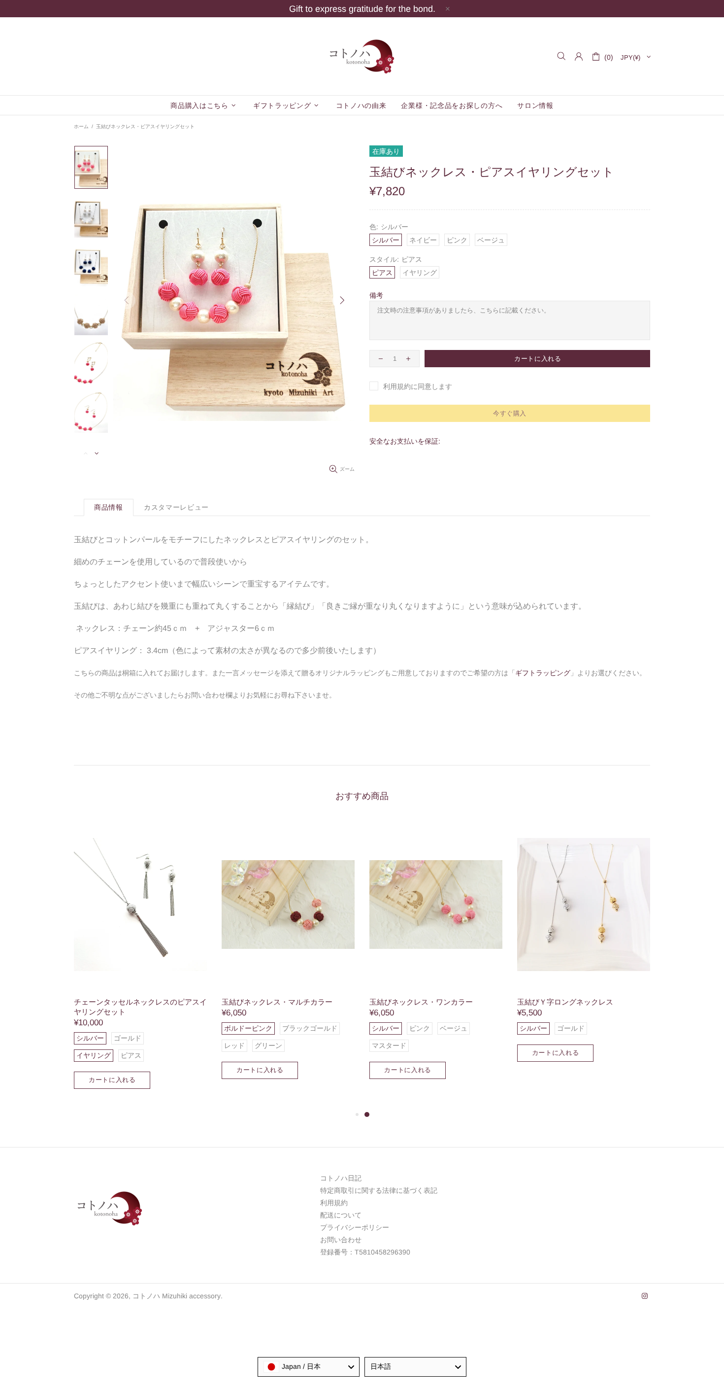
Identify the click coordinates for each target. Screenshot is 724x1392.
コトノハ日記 (341, 1178)
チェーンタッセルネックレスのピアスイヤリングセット (140, 1007)
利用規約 (334, 1203)
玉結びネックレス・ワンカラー (421, 1002)
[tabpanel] (436, 959)
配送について (341, 1215)
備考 (376, 295)
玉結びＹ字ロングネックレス (565, 1002)
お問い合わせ (341, 1240)
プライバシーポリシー (354, 1227)
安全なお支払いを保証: (404, 441)
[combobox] (309, 1367)
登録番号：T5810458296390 (365, 1252)
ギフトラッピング (542, 672)
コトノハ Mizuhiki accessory (362, 56)
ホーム (81, 126)
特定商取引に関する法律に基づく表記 (378, 1190)
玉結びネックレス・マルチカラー (277, 1002)
